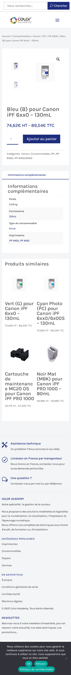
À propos (7, 580)
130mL (12, 216)
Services (7, 565)
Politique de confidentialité (36, 669)
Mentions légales (12, 601)
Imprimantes (9, 544)
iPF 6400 (14, 240)
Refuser (41, 663)
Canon (36, 36)
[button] (58, 59)
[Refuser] (66, 658)
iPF (44, 36)
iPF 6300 (53, 36)
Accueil (6, 36)
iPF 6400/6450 (23, 158)
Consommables (22, 36)
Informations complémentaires (27, 175)
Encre (12, 228)
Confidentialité (11, 594)
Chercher (60, 6)
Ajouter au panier (41, 139)
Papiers (6, 558)
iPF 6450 (24, 240)
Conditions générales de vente (20, 587)
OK (29, 663)
